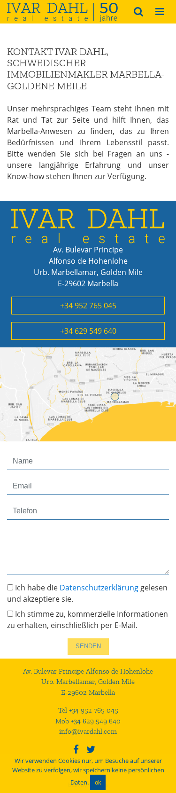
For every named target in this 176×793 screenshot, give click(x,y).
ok (98, 782)
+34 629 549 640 (88, 331)
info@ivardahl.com (88, 731)
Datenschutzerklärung (99, 587)
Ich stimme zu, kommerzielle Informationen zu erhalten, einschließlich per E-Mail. (87, 619)
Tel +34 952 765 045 (88, 710)
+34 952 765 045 (88, 305)
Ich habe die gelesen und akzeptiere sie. (87, 593)
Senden (88, 646)
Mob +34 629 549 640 (88, 721)
